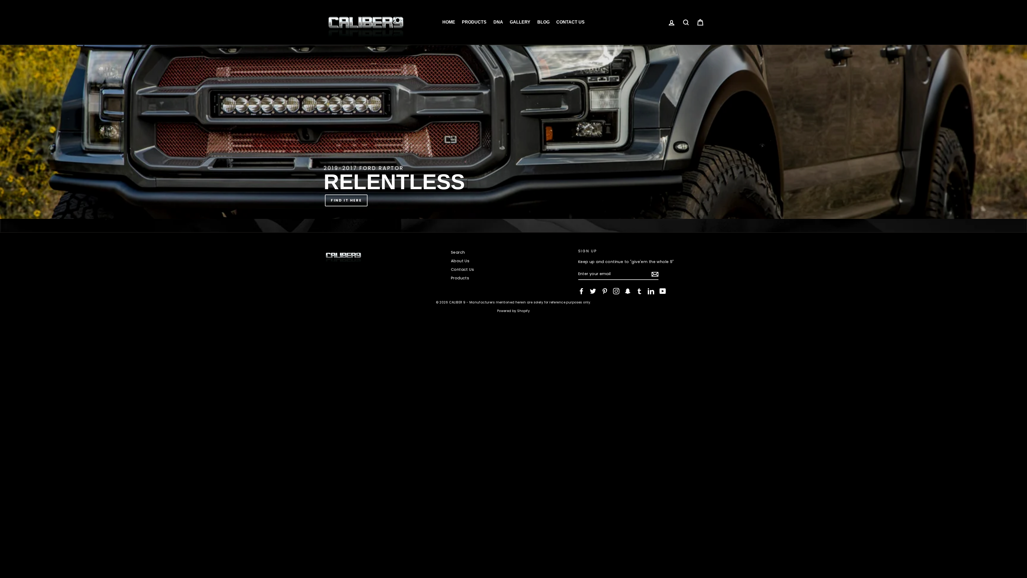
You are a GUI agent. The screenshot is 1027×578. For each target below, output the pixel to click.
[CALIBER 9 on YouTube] (663, 291)
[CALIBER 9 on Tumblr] (639, 291)
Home (448, 22)
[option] (513, 132)
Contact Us (570, 22)
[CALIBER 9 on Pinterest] (604, 291)
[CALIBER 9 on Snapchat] (627, 291)
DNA (498, 22)
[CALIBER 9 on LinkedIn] (651, 291)
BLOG (543, 22)
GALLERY (520, 22)
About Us (460, 261)
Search (458, 252)
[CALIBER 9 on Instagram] (616, 291)
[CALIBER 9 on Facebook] (581, 291)
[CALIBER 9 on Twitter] (593, 291)
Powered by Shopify (513, 311)
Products (474, 22)
